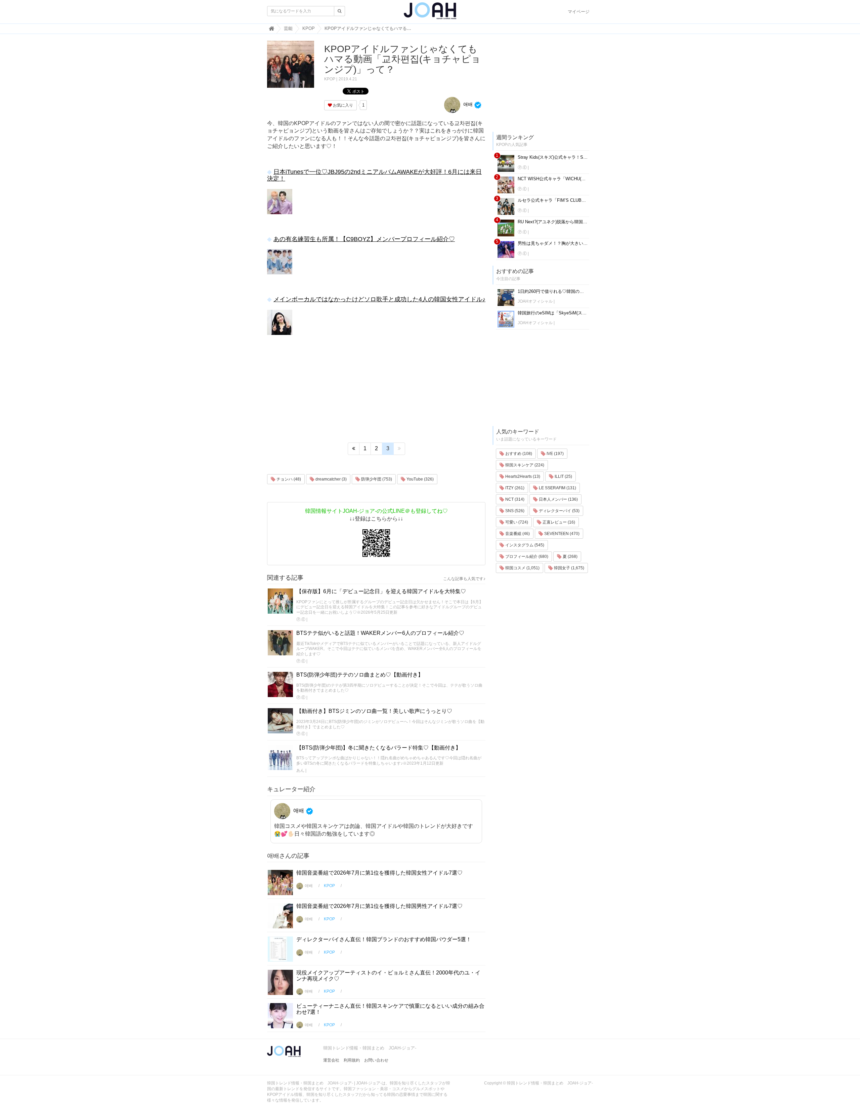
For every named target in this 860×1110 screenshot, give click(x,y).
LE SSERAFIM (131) (557, 488)
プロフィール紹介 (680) (526, 556)
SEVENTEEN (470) (561, 533)
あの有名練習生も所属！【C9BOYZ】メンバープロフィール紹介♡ (364, 239)
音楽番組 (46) (517, 533)
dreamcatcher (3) (330, 479)
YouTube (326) (419, 479)
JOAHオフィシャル (535, 301)
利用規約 (352, 1060)
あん (300, 770)
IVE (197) (555, 453)
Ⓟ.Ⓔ (300, 619)
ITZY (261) (514, 488)
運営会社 (331, 1060)
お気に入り (342, 105)
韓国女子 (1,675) (568, 568)
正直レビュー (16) (558, 522)
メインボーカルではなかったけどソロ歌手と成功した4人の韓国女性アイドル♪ (379, 299)
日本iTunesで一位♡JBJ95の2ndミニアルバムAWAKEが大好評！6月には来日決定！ (374, 175)
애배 (467, 104)
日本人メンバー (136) (558, 499)
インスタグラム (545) (524, 545)
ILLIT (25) (563, 476)
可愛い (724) (516, 522)
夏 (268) (569, 556)
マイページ (579, 11)
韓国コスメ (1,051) (522, 568)
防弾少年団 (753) (376, 479)
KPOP (329, 79)
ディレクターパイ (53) (558, 510)
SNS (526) (514, 510)
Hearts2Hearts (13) (522, 476)
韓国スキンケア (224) (524, 465)
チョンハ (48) (288, 479)
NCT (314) (514, 499)
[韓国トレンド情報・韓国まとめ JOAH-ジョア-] (430, 13)
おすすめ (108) (518, 453)
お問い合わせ (376, 1060)
